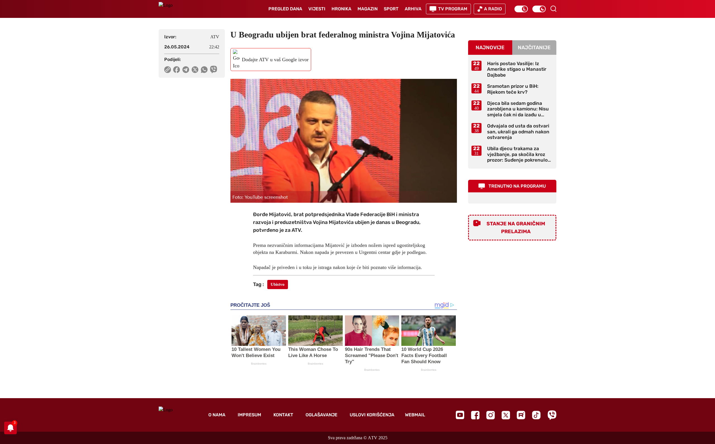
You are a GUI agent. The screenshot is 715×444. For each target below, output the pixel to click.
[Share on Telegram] (185, 69)
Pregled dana (285, 8)
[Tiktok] (536, 415)
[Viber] (551, 415)
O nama (216, 414)
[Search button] (553, 9)
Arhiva (413, 8)
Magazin (368, 8)
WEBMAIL (415, 414)
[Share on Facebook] (176, 69)
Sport (391, 8)
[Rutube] (521, 415)
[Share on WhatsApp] (204, 69)
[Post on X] (195, 69)
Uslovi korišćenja (372, 414)
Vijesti (316, 8)
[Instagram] (490, 415)
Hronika (341, 8)
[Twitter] (506, 415)
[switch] (521, 9)
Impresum (249, 414)
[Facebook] (475, 415)
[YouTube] (460, 415)
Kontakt (283, 414)
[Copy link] (167, 69)
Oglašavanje (321, 414)
